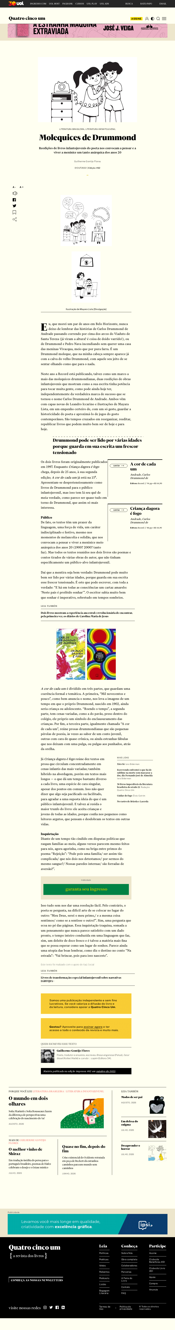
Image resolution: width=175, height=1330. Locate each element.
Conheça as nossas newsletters (37, 1280)
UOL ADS (104, 3)
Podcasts (104, 1278)
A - (14, 187)
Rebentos (104, 1272)
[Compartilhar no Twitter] (14, 205)
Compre (153, 1283)
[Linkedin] (63, 1307)
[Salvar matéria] (14, 212)
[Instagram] (45, 1307)
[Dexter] (86, 890)
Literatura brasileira (71, 129)
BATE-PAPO (146, 3)
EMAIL (162, 3)
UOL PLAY (92, 3)
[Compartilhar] (15, 219)
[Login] (147, 18)
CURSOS (79, 3)
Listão (102, 1284)
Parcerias (126, 1272)
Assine (136, 18)
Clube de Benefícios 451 (157, 1260)
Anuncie (153, 1290)
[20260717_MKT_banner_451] (87, 27)
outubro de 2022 (105, 1071)
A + (21, 187)
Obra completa (129, 1259)
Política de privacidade (126, 1308)
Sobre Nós (127, 1253)
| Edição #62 (93, 168)
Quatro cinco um (27, 18)
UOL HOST (54, 3)
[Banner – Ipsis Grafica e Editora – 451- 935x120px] (87, 1224)
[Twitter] (51, 1307)
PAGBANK (67, 3)
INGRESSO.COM (38, 3)
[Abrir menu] (164, 18)
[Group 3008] (86, 1004)
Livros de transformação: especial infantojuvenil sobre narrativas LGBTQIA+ (81, 980)
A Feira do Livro (126, 1279)
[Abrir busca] (158, 18)
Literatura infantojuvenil (100, 129)
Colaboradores (129, 1265)
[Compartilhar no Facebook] (14, 199)
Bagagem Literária (104, 1292)
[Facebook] (57, 1307)
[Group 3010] (86, 1028)
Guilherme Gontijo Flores (87, 161)
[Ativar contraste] (152, 18)
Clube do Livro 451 (157, 1269)
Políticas (104, 1253)
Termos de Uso (104, 1308)
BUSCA (129, 3)
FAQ (123, 1293)
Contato (125, 1287)
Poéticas (104, 1259)
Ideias (102, 1265)
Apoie (152, 1277)
